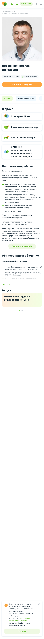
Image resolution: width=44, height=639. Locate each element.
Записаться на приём (22, 84)
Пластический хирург (11, 77)
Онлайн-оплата (26, 4)
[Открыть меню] (40, 3)
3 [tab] (24, 310)
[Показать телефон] (16, 3)
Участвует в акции (31, 77)
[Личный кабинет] (11, 3)
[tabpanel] (22, 300)
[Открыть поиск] (36, 3)
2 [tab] (22, 310)
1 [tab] (19, 310)
